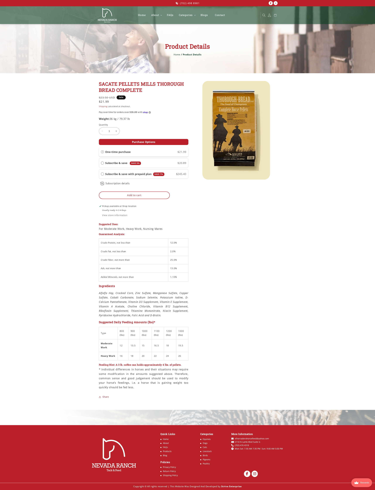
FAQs (165, 447)
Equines (207, 439)
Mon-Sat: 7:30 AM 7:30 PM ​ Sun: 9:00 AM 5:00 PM (259, 448)
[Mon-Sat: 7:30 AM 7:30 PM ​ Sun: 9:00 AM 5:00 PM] (257, 15)
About (155, 15)
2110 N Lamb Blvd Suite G (247, 442)
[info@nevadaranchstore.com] (247, 15)
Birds (205, 455)
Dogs (205, 443)
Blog (165, 455)
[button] (156, 15)
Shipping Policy (170, 475)
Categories (186, 15)
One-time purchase (118, 152)
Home (177, 54)
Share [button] (106, 396)
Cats (205, 447)
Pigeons (206, 459)
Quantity (103, 124)
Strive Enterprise (231, 486)
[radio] (102, 152)
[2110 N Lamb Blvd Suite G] (252, 15)
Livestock (207, 451)
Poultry (206, 463)
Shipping (103, 106)
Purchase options (143, 142)
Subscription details (117, 183)
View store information (114, 215)
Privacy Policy (169, 467)
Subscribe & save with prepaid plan (134, 174)
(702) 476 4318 (242, 445)
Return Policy (169, 471)
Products (167, 451)
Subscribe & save (122, 163)
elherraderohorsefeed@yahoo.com (252, 438)
